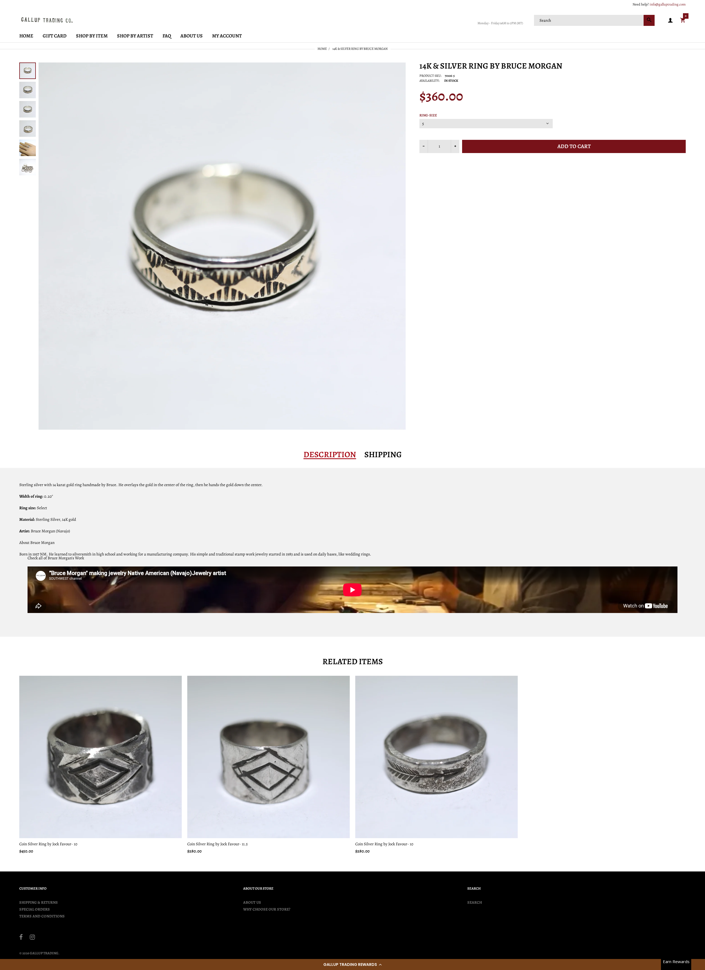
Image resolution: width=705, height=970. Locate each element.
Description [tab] (329, 454)
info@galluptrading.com (668, 4)
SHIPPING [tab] (383, 454)
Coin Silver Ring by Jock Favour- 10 (48, 844)
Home (322, 49)
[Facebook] (21, 938)
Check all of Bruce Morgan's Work (56, 558)
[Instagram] (32, 938)
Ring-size (428, 115)
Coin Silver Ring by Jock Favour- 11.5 (217, 844)
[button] (352, 964)
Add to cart (574, 146)
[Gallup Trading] (46, 20)
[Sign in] (670, 20)
